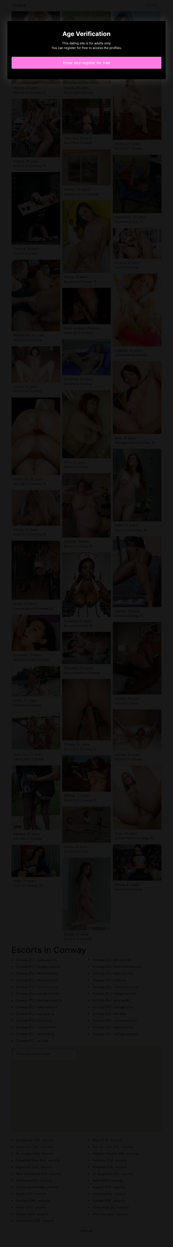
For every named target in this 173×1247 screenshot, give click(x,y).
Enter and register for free (86, 63)
